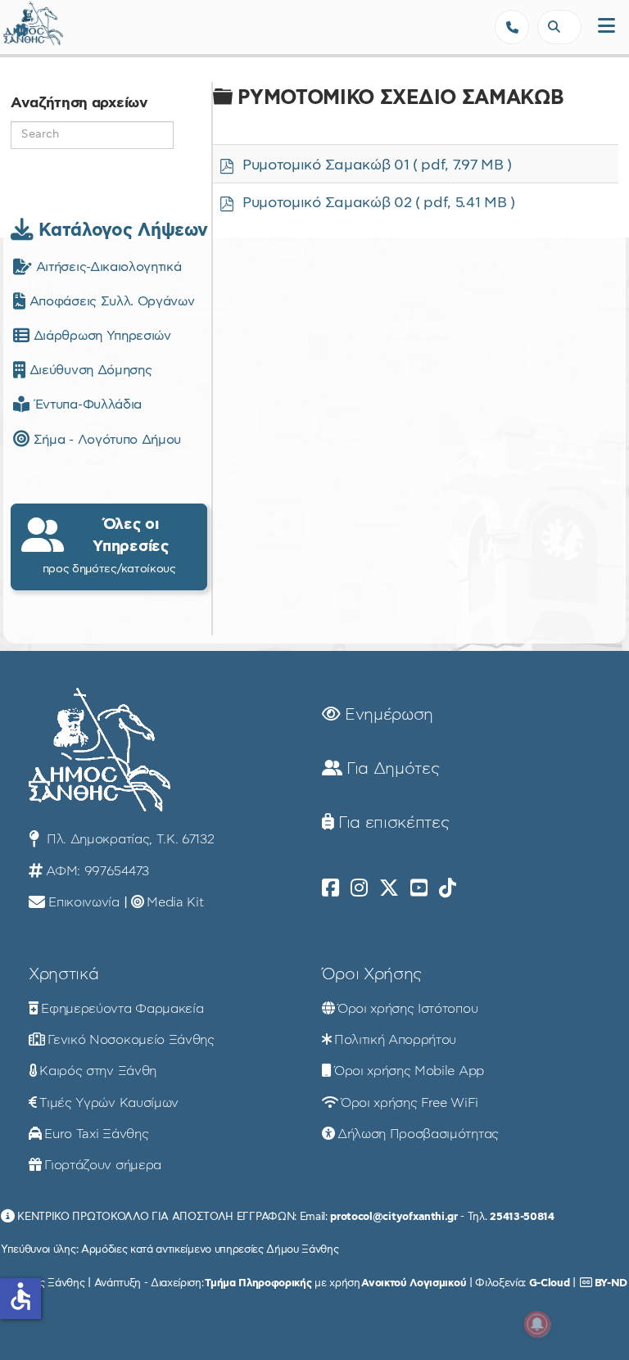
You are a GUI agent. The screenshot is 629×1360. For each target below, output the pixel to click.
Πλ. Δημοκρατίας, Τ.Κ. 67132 (128, 839)
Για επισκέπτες (391, 823)
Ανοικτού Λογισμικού (413, 1283)
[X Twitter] (389, 888)
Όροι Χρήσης (372, 974)
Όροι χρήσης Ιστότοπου (407, 1008)
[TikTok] (447, 888)
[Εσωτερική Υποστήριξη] (20, 28)
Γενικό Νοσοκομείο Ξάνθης (131, 1039)
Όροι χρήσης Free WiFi (409, 1102)
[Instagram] (359, 888)
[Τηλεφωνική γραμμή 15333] (512, 27)
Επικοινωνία (83, 902)
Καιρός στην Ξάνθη (97, 1071)
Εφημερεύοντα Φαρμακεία (122, 1008)
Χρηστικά (63, 974)
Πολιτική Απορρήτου (395, 1039)
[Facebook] (330, 888)
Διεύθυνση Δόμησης (88, 370)
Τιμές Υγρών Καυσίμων (109, 1102)
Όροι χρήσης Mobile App (409, 1071)
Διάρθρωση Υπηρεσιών (99, 335)
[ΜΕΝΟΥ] (606, 26)
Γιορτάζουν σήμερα (102, 1165)
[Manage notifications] (537, 1324)
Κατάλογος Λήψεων (120, 230)
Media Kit (175, 902)
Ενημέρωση (386, 715)
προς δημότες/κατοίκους (109, 545)
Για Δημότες (390, 769)
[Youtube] (419, 888)
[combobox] (559, 27)
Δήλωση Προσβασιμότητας (418, 1134)
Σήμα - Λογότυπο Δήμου (105, 439)
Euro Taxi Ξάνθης (96, 1134)
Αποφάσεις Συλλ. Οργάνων (109, 301)
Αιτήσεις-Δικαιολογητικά (106, 266)
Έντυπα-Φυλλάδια (85, 404)
